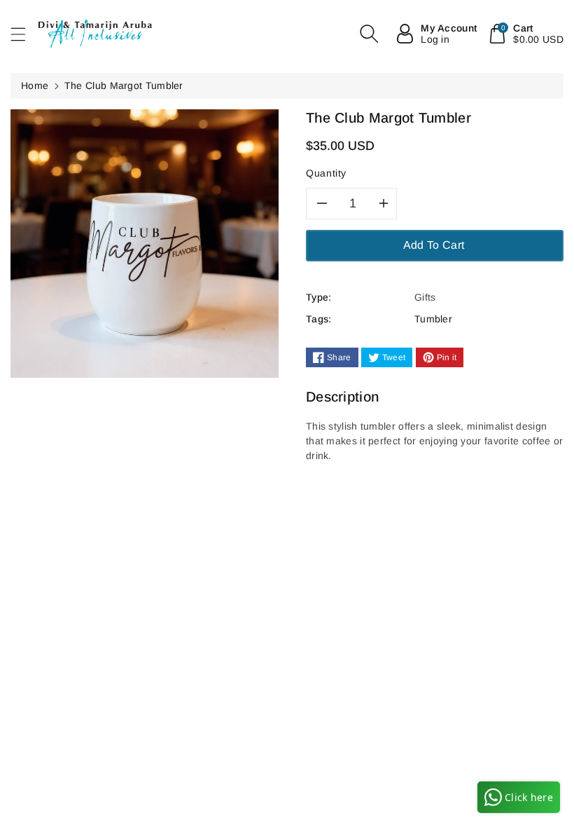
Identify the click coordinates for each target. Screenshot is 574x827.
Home (34, 85)
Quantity (326, 173)
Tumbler (433, 318)
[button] (24, 34)
